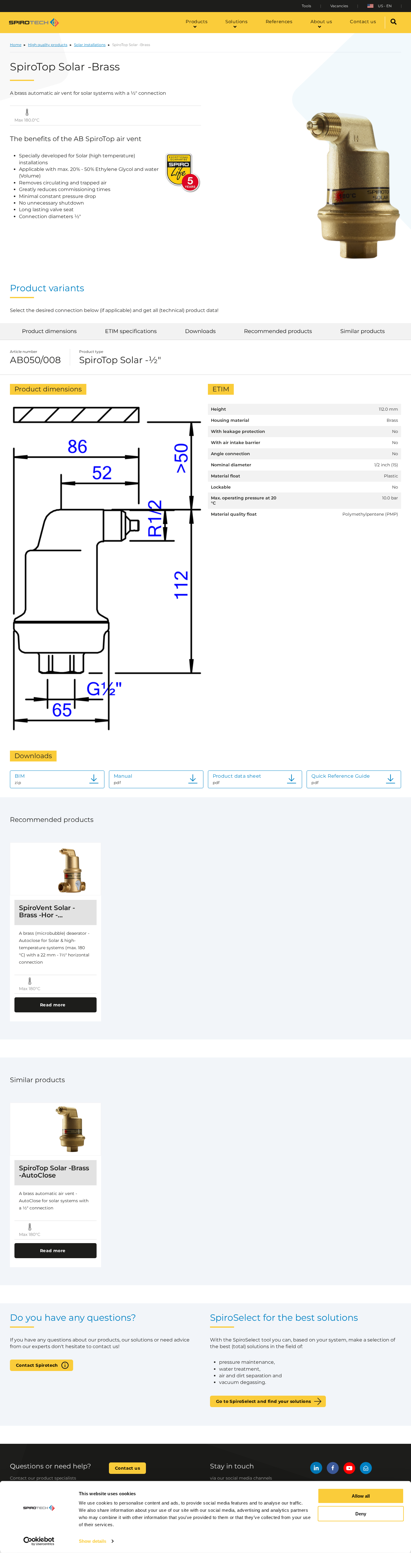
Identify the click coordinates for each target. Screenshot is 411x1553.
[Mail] (366, 1469)
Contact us (127, 1468)
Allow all (361, 1496)
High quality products (47, 44)
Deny (360, 1513)
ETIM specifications (131, 331)
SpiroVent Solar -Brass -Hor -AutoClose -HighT (48, 911)
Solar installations (90, 44)
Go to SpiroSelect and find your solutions (263, 1401)
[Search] (393, 22)
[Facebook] (333, 1469)
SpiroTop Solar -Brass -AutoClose (54, 1172)
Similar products (362, 331)
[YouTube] (349, 1469)
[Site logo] (34, 22)
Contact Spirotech (37, 1365)
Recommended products (278, 331)
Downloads (200, 331)
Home (15, 44)
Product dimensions (49, 331)
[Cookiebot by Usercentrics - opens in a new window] (39, 1541)
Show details (92, 1541)
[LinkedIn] (316, 1469)
